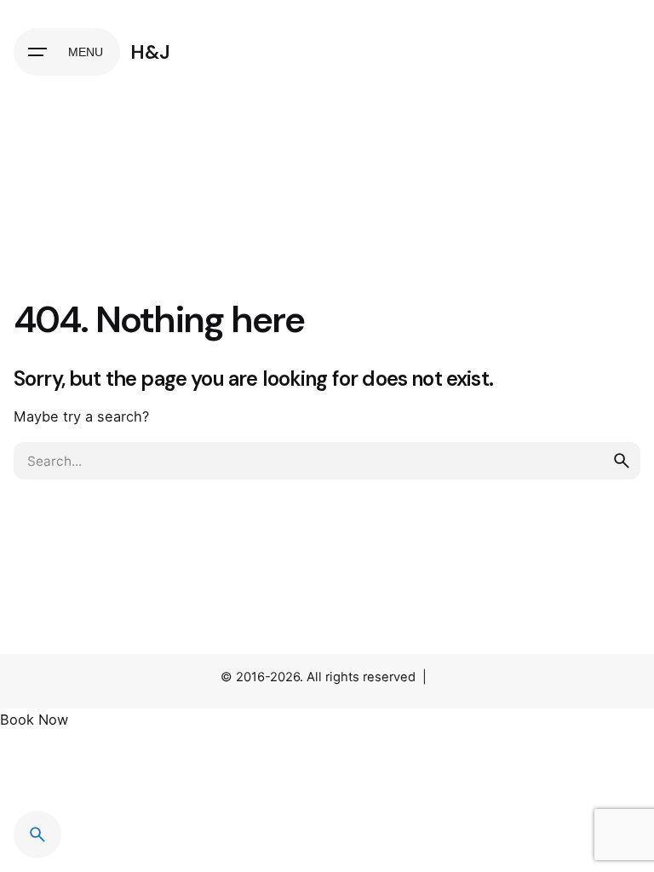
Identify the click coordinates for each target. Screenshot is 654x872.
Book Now (34, 719)
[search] (621, 460)
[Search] (37, 834)
